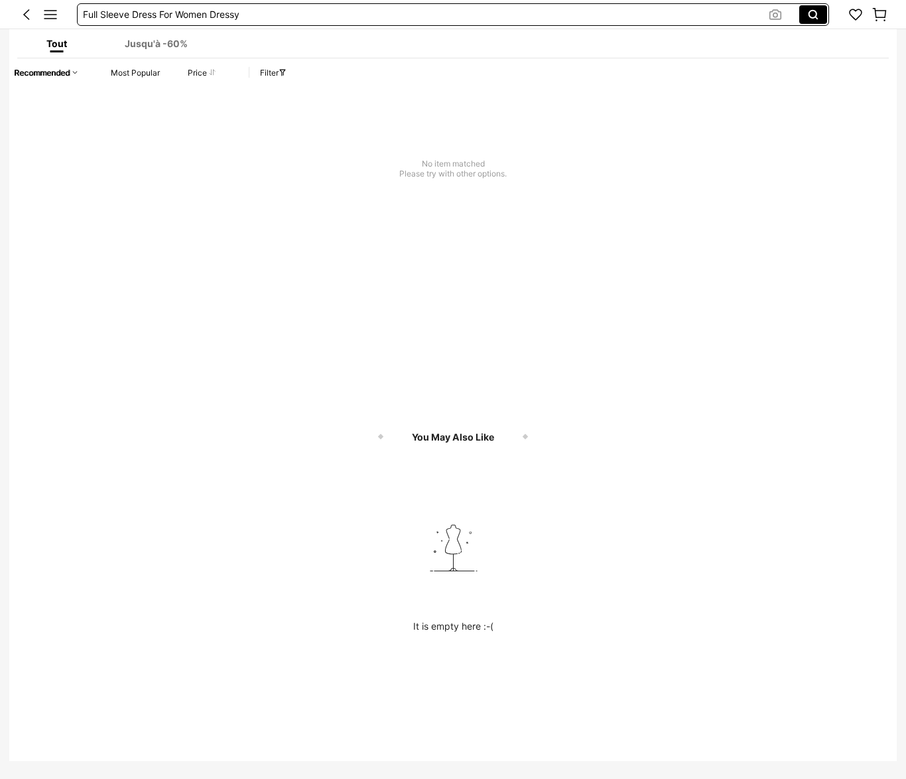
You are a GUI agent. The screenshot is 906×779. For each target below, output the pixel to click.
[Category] (50, 14)
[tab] (56, 43)
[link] (856, 14)
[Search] (813, 14)
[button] (26, 14)
